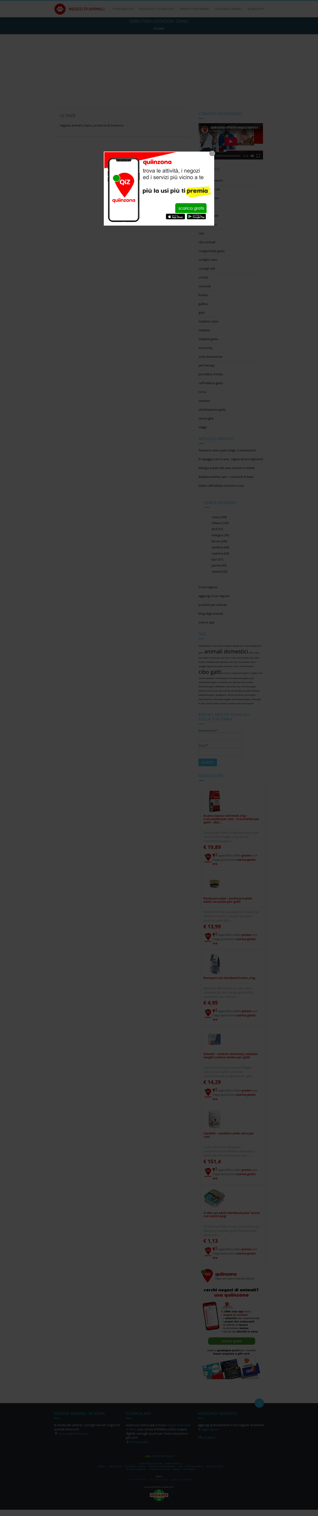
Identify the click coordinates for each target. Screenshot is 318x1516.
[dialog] (159, 189)
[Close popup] (212, 153)
